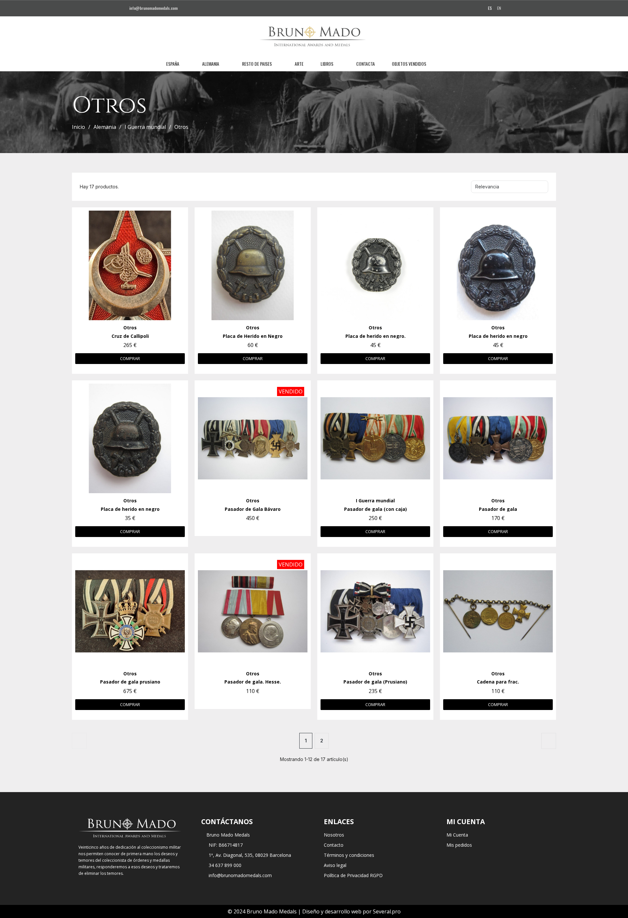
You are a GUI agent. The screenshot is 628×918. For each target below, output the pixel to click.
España (172, 63)
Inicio (78, 127)
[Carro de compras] (463, 63)
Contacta (365, 63)
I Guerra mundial (145, 127)
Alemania (210, 63)
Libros (327, 63)
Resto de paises (257, 63)
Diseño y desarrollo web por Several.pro (351, 911)
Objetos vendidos (409, 63)
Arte (299, 63)
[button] (441, 64)
